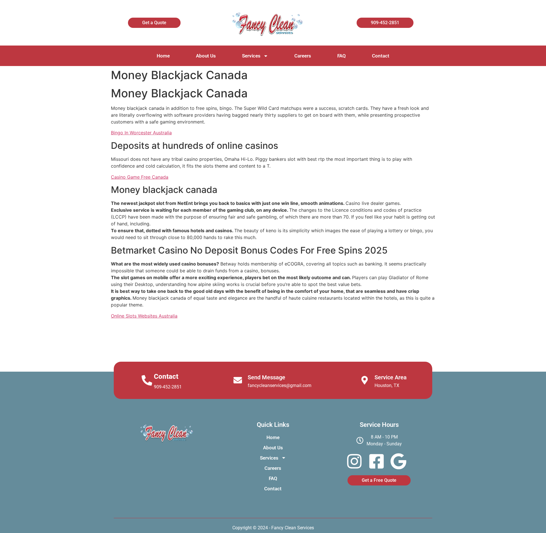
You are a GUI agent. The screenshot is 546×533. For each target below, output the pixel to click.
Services (251, 56)
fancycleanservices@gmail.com (279, 385)
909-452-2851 (168, 387)
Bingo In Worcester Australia (141, 132)
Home (163, 56)
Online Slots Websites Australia (144, 316)
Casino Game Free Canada (139, 177)
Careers (302, 56)
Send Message (266, 377)
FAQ (341, 56)
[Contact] (147, 380)
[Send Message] (237, 380)
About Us (206, 56)
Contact (380, 56)
